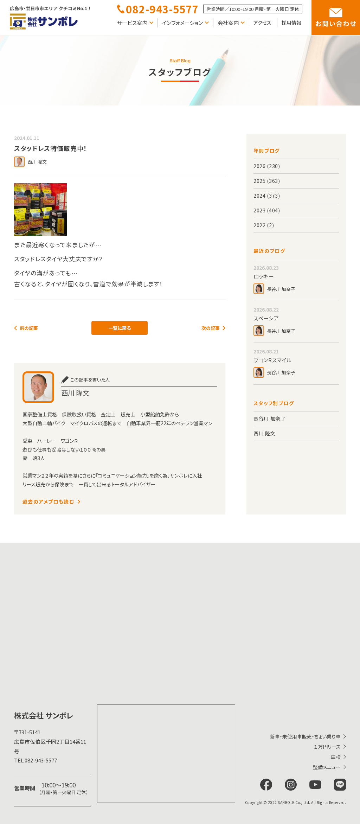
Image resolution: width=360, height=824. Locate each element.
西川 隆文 (264, 433)
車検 (336, 756)
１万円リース (327, 746)
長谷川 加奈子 (269, 418)
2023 (259, 210)
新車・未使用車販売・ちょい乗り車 (305, 736)
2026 (259, 166)
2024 (259, 195)
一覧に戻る (119, 328)
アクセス (262, 22)
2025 (259, 180)
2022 (259, 225)
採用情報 (291, 22)
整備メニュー (327, 767)
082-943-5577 (35, 760)
